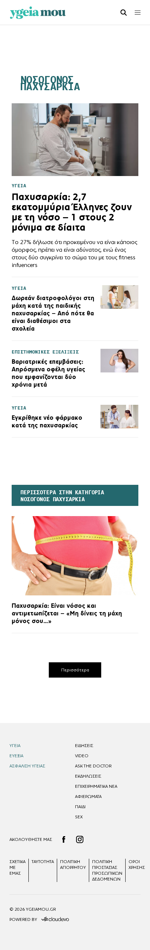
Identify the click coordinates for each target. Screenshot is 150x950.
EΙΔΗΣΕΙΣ (84, 746)
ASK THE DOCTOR (93, 766)
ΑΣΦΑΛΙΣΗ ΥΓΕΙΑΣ (27, 766)
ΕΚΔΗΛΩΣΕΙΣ (88, 776)
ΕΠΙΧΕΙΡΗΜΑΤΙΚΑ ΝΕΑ (96, 786)
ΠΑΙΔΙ (80, 807)
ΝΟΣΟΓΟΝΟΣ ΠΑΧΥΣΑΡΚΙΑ (50, 83)
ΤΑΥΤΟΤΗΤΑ (43, 862)
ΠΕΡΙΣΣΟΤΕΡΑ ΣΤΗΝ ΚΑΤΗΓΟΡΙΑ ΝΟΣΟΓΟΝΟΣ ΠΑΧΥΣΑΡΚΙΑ (62, 496)
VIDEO (81, 756)
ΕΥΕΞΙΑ (16, 756)
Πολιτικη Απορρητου (73, 864)
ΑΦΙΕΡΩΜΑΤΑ (88, 796)
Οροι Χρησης (137, 864)
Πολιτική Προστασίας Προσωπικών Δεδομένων (107, 870)
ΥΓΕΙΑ (14, 746)
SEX (79, 817)
